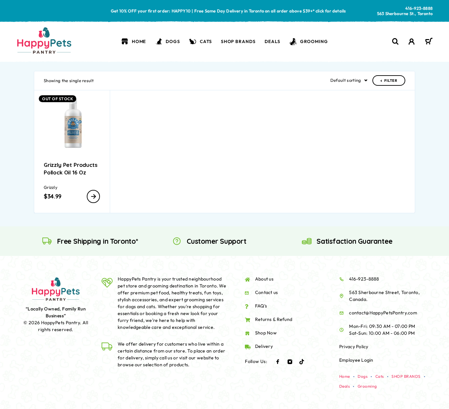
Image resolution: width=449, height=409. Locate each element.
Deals (272, 41)
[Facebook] (278, 362)
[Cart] (428, 42)
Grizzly (51, 187)
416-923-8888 (419, 8)
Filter (390, 80)
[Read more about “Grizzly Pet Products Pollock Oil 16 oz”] (93, 196)
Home (139, 41)
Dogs (173, 41)
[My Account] (412, 41)
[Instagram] (290, 362)
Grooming (314, 41)
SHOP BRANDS (238, 41)
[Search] (395, 41)
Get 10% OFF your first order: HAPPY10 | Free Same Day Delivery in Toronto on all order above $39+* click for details (228, 10)
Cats (206, 41)
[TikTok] (302, 362)
